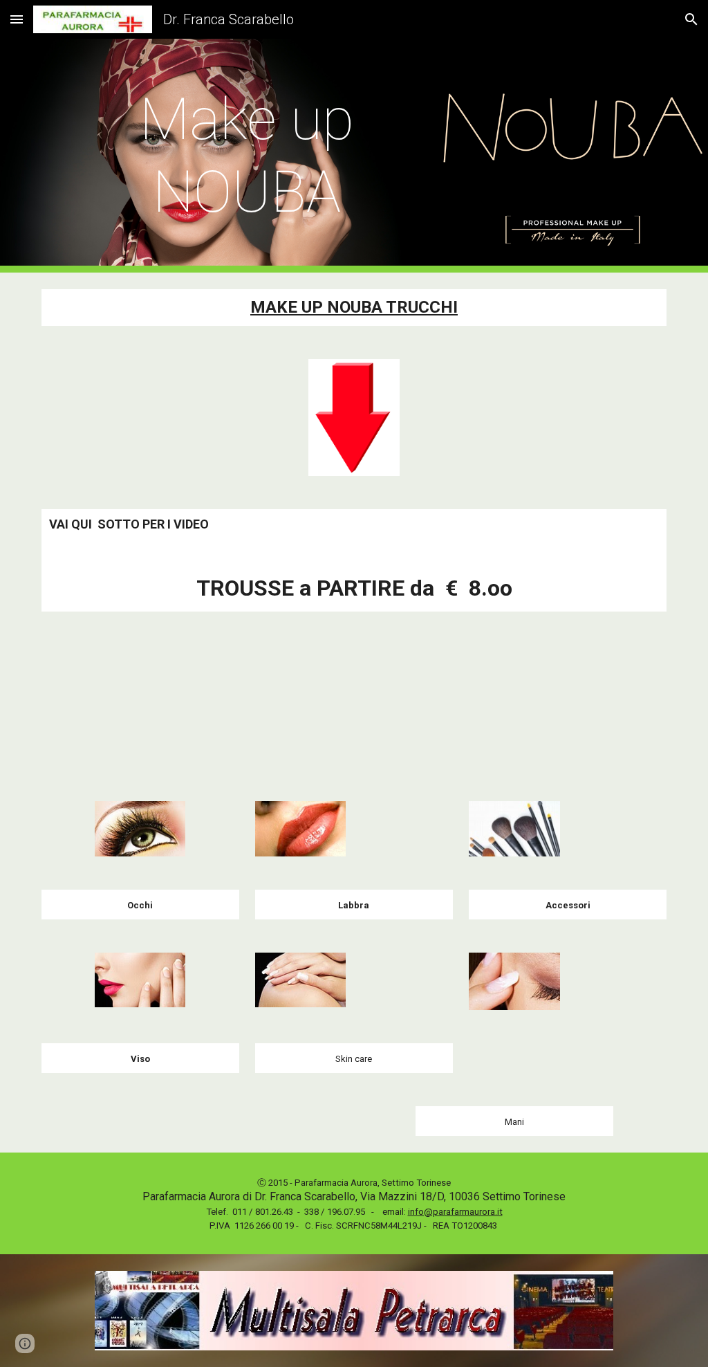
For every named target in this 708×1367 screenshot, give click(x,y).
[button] (16, 19)
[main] (247, 155)
